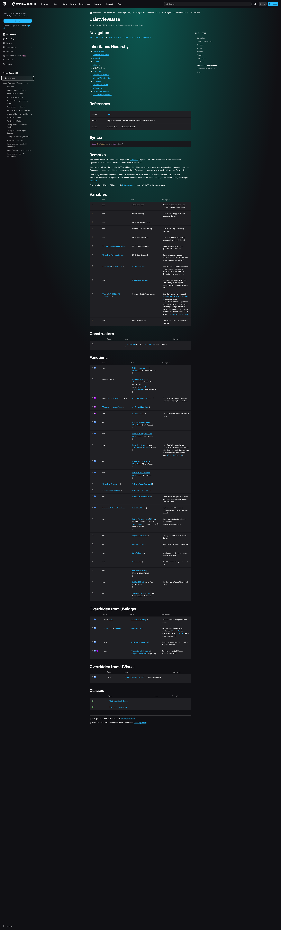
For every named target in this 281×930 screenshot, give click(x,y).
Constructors (201, 58)
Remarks (200, 52)
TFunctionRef (137, 524)
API (91, 37)
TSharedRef (141, 387)
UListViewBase (130, 344)
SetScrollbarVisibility (139, 571)
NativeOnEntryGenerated (141, 461)
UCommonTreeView (101, 91)
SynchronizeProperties (139, 642)
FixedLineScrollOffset (140, 280)
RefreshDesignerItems (140, 519)
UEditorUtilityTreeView (102, 95)
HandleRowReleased (140, 445)
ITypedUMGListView (174, 455)
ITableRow (146, 447)
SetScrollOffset (138, 582)
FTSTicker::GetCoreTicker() (178, 314)
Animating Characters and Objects (19, 114)
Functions (200, 62)
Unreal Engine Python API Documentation (16, 155)
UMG (109, 114)
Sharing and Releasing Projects (18, 136)
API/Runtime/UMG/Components (138, 37)
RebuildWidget (136, 628)
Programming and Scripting (16, 107)
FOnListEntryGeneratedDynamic (113, 246)
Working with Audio (14, 117)
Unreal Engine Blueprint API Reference (17, 145)
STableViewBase (138, 389)
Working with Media (14, 121)
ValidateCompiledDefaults (140, 651)
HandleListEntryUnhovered (142, 434)
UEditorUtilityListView (102, 78)
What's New (11, 87)
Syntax (199, 48)
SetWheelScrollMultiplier (141, 593)
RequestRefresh (138, 544)
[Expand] (5, 86)
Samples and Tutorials (15, 140)
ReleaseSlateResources (134, 677)
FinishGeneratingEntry (140, 368)
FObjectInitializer (148, 344)
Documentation (109, 13)
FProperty (94, 180)
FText (111, 620)
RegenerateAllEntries (140, 535)
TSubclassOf (106, 266)
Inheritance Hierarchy (204, 41)
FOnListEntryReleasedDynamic (113, 255)
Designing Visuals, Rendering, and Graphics (19, 102)
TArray (104, 294)
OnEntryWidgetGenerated (142, 484)
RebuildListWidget (139, 508)
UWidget (96, 65)
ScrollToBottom (138, 553)
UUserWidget (127, 185)
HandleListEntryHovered (141, 422)
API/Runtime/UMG (114, 37)
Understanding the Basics (16, 90)
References (201, 45)
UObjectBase (98, 51)
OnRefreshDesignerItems (141, 496)
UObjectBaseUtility (101, 55)
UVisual (96, 61)
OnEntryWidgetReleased (141, 490)
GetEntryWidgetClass (140, 407)
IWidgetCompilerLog (138, 653)
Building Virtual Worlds (15, 97)
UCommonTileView (100, 85)
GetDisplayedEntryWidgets (142, 398)
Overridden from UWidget (207, 65)
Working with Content (15, 94)
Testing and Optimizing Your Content (17, 132)
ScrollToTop (136, 562)
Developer (97, 13)
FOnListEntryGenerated (110, 484)
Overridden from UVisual (206, 69)
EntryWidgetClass (138, 266)
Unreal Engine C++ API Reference (19, 150)
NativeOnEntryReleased (141, 473)
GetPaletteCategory (138, 620)
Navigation (201, 38)
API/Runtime (100, 37)
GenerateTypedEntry (140, 379)
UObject (96, 58)
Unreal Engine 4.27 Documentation (15, 83)
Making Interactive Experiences (18, 110)
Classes (199, 72)
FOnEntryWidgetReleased (111, 490)
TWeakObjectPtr (114, 294)
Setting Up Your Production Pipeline (17, 126)
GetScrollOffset (138, 414)
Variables (200, 55)
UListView (97, 71)
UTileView (97, 81)
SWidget (118, 628)
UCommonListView (101, 75)
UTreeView (97, 88)
